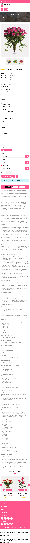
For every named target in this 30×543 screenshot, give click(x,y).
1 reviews (10, 69)
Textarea (4, 133)
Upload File (7, 150)
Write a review (19, 69)
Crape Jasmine (23, 17)
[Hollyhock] (15, 41)
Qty (2, 172)
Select (3, 127)
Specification (15, 186)
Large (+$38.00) (6, 106)
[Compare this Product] (17, 176)
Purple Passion (8, 493)
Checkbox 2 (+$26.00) (8, 113)
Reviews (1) (21, 186)
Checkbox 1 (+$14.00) (8, 111)
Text (3, 121)
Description (8, 186)
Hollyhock (16, 19)
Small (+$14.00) (6, 102)
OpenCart (13, 527)
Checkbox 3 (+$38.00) (8, 116)
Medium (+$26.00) (7, 104)
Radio (3, 99)
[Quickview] (9, 490)
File (3, 147)
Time (3, 159)
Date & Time (5, 165)
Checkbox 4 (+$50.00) (8, 118)
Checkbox (4, 109)
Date (3, 153)
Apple (11, 73)
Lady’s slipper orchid (22, 493)
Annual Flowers (12, 17)
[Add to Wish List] (14, 176)
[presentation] (4, 62)
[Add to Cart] (4, 490)
